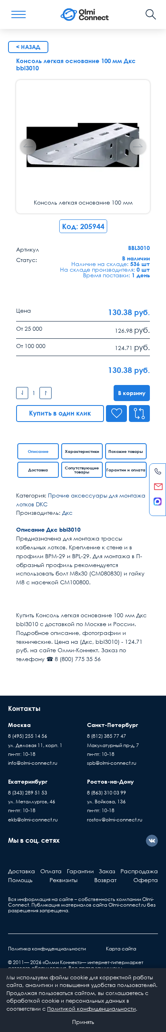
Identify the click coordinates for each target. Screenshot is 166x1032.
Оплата (51, 871)
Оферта (145, 879)
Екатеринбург (28, 781)
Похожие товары (125, 451)
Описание (38, 451)
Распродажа (139, 871)
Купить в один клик (60, 413)
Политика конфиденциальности (47, 949)
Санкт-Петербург (112, 724)
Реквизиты (63, 879)
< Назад (28, 46)
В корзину (131, 392)
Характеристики (82, 451)
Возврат (105, 879)
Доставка (38, 469)
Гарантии (80, 871)
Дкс (67, 512)
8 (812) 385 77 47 (106, 736)
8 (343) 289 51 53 (27, 793)
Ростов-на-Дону (110, 781)
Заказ (107, 871)
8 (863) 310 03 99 (106, 793)
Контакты (24, 708)
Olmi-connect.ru (127, 905)
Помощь (20, 879)
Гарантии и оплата (125, 469)
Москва (19, 724)
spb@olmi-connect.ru (111, 763)
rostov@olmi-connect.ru (114, 820)
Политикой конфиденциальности (91, 1008)
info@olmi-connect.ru (32, 763)
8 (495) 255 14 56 (27, 736)
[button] (138, 147)
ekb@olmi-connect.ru (33, 820)
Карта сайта (121, 949)
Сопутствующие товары (82, 469)
